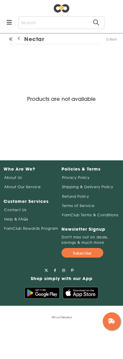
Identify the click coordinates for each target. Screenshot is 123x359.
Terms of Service (78, 205)
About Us (13, 177)
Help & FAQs (16, 219)
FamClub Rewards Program (31, 228)
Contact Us (15, 209)
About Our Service (22, 186)
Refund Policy (75, 196)
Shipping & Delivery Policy (87, 186)
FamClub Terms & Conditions (90, 214)
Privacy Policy (76, 177)
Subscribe (82, 253)
